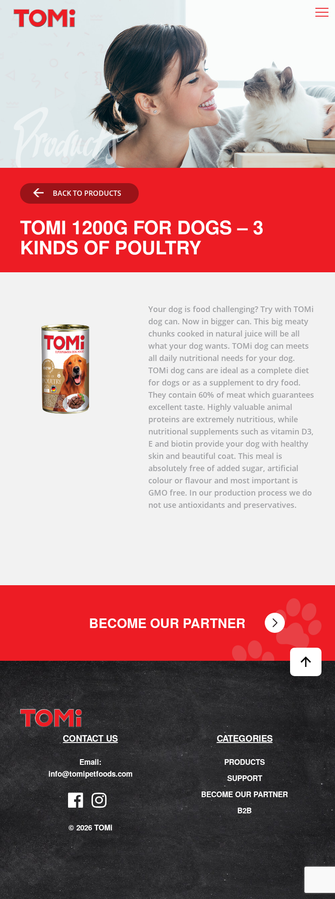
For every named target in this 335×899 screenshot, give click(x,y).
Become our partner (167, 623)
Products (244, 762)
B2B (244, 810)
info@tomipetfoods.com (90, 773)
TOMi (44, 18)
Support (244, 778)
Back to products (87, 193)
